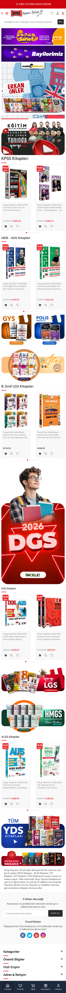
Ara (61, 21)
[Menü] (6, 13)
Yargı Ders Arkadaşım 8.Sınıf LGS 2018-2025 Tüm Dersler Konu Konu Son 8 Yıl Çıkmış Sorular (48, 435)
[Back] (2, 13)
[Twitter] (29, 935)
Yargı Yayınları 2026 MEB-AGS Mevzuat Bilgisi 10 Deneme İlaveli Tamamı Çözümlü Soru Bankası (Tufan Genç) (49, 286)
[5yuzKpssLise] (33, 365)
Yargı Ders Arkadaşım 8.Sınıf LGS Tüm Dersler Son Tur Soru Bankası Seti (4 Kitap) (15, 435)
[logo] (27, 13)
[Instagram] (43, 935)
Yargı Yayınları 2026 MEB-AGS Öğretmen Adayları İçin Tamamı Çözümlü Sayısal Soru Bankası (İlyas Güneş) (15, 286)
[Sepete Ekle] (5, 226)
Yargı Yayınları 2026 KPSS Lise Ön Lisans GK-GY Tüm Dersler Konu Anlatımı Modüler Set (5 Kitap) (15, 208)
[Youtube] (36, 935)
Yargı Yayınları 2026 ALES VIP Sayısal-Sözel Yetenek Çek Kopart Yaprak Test (49, 785)
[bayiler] (33, 54)
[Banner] (33, 36)
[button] (26, 232)
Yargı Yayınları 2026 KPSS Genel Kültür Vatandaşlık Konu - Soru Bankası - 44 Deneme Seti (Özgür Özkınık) (49, 208)
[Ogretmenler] (33, 716)
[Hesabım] (57, 13)
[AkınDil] (33, 858)
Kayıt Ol (55, 913)
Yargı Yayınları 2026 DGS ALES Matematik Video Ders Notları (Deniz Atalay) (15, 637)
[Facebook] (23, 935)
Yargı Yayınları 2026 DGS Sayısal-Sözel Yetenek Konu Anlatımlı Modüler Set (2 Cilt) (49, 637)
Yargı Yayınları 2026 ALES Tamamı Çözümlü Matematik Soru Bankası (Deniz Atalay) (15, 785)
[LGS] (33, 681)
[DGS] (33, 525)
